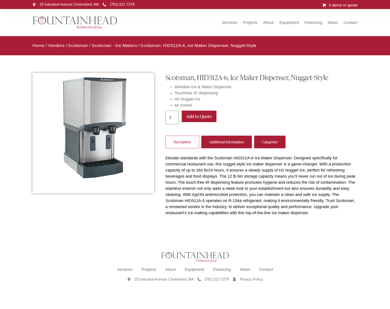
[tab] (182, 142)
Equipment (289, 22)
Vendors (56, 45)
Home (38, 45)
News (333, 22)
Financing (313, 22)
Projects (250, 22)
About (268, 22)
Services (229, 22)
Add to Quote (199, 116)
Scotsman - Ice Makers (114, 45)
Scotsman (78, 45)
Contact (351, 22)
